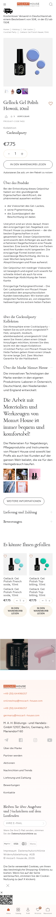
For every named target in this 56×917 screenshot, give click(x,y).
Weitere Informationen (24, 501)
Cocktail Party (9, 32)
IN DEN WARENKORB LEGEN (28, 164)
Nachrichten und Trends (17, 770)
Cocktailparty (16, 132)
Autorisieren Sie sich (14, 173)
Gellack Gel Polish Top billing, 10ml (37, 581)
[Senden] (43, 823)
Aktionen (9, 763)
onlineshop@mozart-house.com (22, 701)
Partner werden (12, 756)
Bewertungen (11, 785)
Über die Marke (12, 748)
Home (6, 29)
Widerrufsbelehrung (15, 854)
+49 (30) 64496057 (15, 694)
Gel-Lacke (28, 29)
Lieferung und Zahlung (17, 778)
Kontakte (9, 793)
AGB (32, 854)
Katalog (16, 29)
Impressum (9, 851)
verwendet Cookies (26, 866)
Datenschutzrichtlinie (31, 851)
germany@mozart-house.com (21, 715)
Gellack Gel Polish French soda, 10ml (12, 581)
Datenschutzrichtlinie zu (24, 834)
